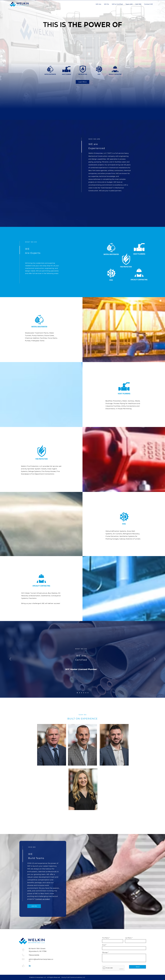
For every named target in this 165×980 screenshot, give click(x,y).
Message (105, 952)
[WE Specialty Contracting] (115, 70)
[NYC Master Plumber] (77, 692)
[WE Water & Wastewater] (50, 70)
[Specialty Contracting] (41, 581)
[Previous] (10, 659)
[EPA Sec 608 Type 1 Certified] (81, 692)
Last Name (128, 937)
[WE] (138, 275)
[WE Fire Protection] (82, 70)
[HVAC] (124, 519)
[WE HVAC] (99, 70)
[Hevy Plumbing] (124, 389)
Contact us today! (42, 899)
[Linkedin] (30, 966)
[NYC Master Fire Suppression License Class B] (79, 692)
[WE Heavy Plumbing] (66, 70)
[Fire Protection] (41, 454)
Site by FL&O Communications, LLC (73, 977)
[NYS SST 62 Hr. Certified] (83, 692)
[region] (51, 745)
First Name (105, 937)
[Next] (154, 659)
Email (103, 945)
